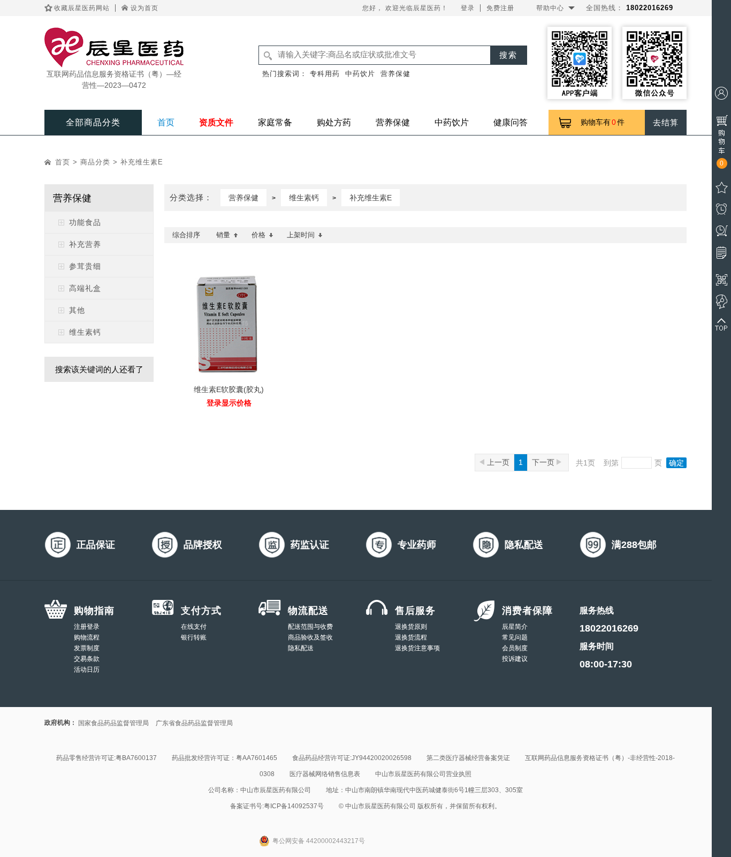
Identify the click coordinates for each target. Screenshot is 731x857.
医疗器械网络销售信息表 (325, 774)
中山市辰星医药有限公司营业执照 (423, 774)
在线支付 (194, 626)
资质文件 (216, 122)
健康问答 (510, 122)
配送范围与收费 (310, 626)
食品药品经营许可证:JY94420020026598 (352, 758)
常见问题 (515, 637)
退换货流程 (411, 637)
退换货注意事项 (417, 648)
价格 (258, 235)
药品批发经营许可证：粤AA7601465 (224, 758)
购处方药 (334, 122)
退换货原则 (411, 626)
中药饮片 (360, 74)
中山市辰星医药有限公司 (275, 790)
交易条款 (87, 659)
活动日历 (87, 669)
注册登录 (87, 626)
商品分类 (95, 162)
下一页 (544, 462)
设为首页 (144, 8)
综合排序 (186, 235)
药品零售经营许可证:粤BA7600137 (106, 758)
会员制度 (515, 648)
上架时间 (301, 235)
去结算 (666, 122)
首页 (165, 122)
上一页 (498, 462)
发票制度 (87, 648)
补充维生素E (141, 162)
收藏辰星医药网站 (82, 8)
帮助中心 (550, 8)
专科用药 (325, 74)
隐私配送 (301, 648)
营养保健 (395, 74)
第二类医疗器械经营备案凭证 (468, 758)
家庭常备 (275, 122)
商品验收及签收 (310, 637)
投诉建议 (515, 659)
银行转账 (194, 637)
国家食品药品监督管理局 (113, 723)
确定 (676, 462)
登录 (468, 8)
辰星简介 (515, 626)
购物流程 (87, 637)
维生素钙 (304, 197)
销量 (223, 235)
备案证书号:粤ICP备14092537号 (277, 806)
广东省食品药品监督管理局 (194, 723)
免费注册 (500, 8)
